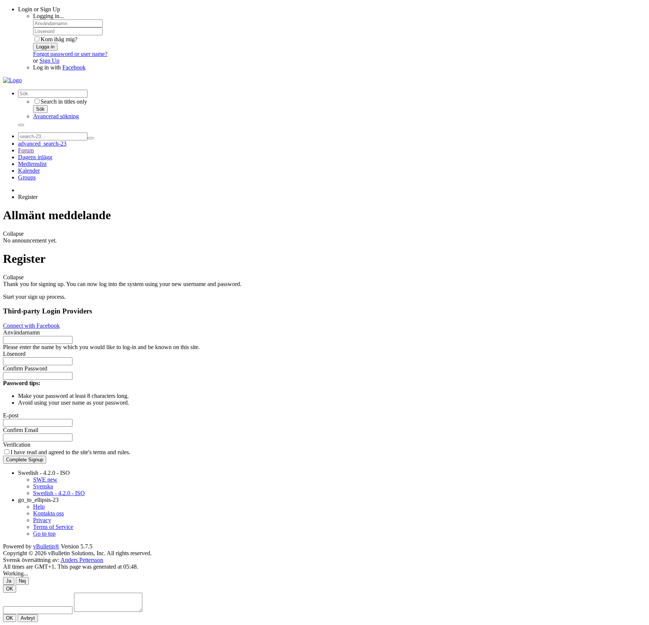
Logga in (45, 47)
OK (9, 589)
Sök (40, 109)
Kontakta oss (48, 513)
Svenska (43, 486)
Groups (27, 177)
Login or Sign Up (39, 9)
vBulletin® (46, 546)
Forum (26, 150)
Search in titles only (64, 101)
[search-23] (91, 138)
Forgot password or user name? (70, 54)
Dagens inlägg (35, 157)
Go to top (44, 533)
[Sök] (21, 125)
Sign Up (49, 60)
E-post (10, 415)
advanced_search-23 (42, 143)
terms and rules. (111, 452)
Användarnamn (21, 332)
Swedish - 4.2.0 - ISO (44, 473)
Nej (22, 581)
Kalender (29, 170)
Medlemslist (32, 164)
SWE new (45, 479)
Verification (16, 444)
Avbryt (28, 618)
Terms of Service (53, 527)
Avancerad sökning (56, 116)
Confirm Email (20, 430)
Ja (8, 581)
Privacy (42, 520)
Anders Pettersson (81, 560)
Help (39, 506)
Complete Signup (24, 459)
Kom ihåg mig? (59, 39)
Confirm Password (25, 368)
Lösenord (14, 354)
